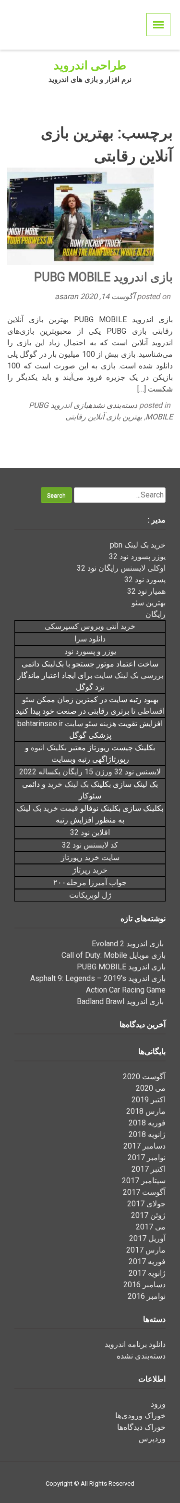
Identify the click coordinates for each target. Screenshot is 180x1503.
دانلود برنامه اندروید (135, 1344)
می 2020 (151, 1088)
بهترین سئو (149, 602)
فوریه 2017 (147, 1261)
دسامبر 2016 (144, 1284)
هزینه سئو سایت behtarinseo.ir (66, 723)
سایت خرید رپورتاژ (90, 857)
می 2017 (151, 1226)
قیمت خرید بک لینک (47, 808)
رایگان (155, 614)
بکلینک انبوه (49, 747)
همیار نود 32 (146, 591)
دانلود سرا (90, 638)
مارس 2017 (146, 1250)
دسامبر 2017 (144, 1145)
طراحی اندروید (90, 65)
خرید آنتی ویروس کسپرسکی (90, 626)
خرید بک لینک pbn (138, 544)
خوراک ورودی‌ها (140, 1415)
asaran (67, 296)
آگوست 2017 (144, 1192)
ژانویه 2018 (147, 1134)
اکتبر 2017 (149, 1169)
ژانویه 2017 (147, 1273)
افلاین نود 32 (90, 832)
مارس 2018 (146, 1111)
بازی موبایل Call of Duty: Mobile (113, 955)
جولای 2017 (146, 1203)
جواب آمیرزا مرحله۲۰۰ (90, 882)
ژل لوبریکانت (90, 895)
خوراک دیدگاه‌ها (141, 1427)
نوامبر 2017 (147, 1157)
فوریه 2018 (147, 1122)
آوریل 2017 (147, 1238)
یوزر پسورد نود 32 (137, 556)
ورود (158, 1404)
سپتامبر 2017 (144, 1180)
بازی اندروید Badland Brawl (121, 1001)
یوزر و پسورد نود (90, 651)
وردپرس (152, 1438)
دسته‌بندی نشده (112, 405)
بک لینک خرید (68, 784)
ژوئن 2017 (148, 1215)
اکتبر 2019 (149, 1099)
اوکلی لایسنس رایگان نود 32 (121, 568)
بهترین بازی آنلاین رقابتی (103, 416)
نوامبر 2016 (147, 1296)
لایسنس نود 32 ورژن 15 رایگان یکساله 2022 (90, 771)
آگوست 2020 (144, 1076)
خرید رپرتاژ (90, 870)
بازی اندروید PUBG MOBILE (103, 277)
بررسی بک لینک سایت (128, 675)
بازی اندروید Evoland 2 (129, 943)
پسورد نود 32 (145, 579)
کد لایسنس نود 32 (90, 845)
